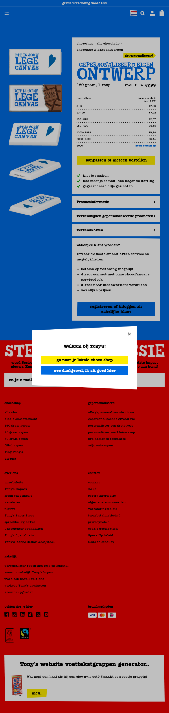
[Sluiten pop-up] (129, 334)
